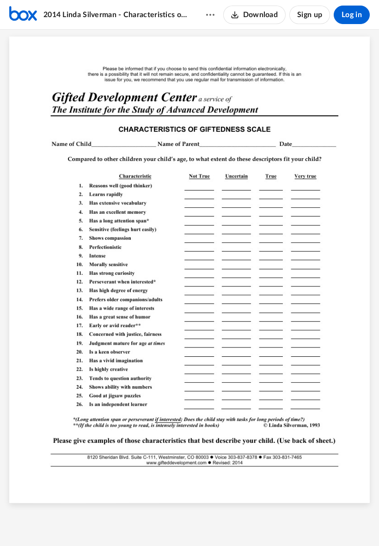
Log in (352, 15)
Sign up (309, 15)
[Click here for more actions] (210, 15)
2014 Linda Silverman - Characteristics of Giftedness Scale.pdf (115, 15)
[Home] (23, 15)
